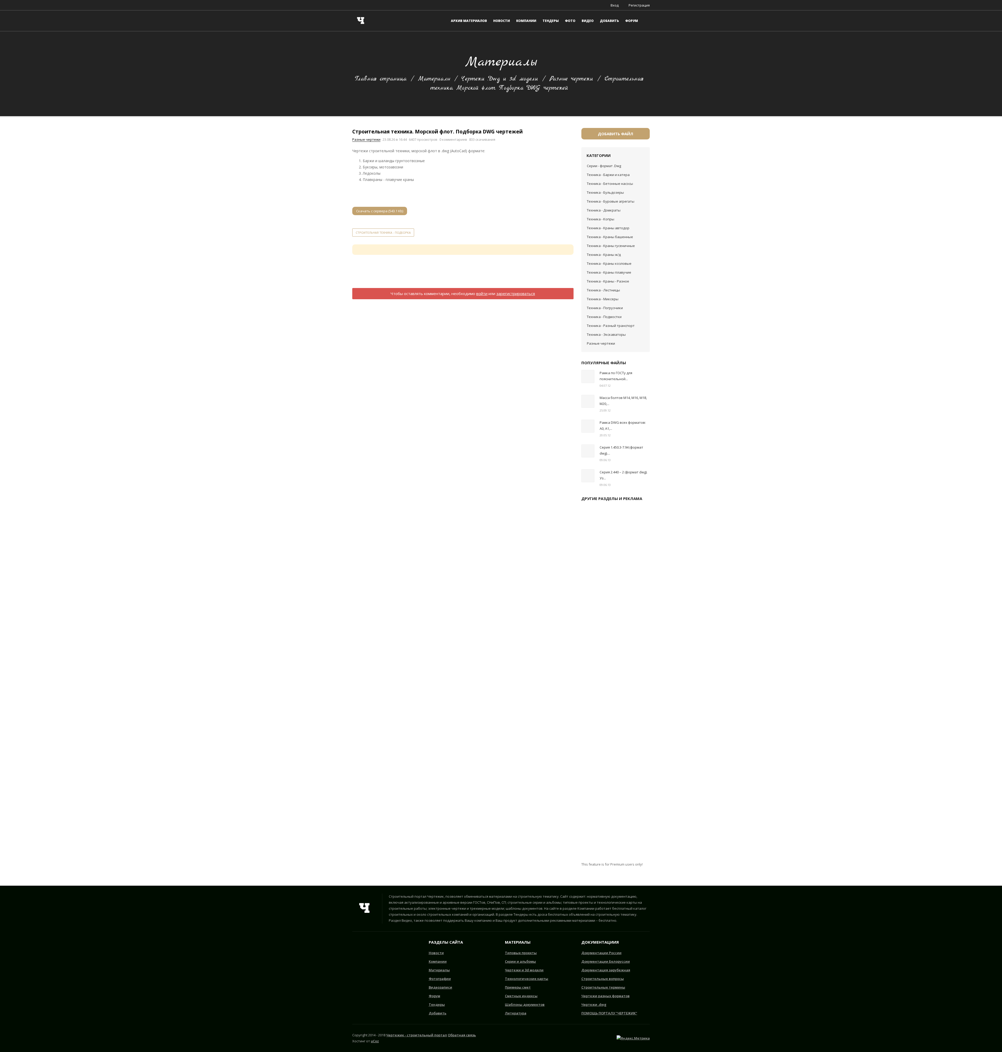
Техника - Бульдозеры (605, 192)
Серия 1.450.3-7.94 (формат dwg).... (621, 450)
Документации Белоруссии (605, 961)
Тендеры (437, 1004)
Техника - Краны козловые (609, 263)
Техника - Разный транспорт (611, 325)
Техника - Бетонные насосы (610, 183)
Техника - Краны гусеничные (611, 245)
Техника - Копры (600, 219)
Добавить (437, 1013)
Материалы (434, 79)
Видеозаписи (440, 987)
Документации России (601, 952)
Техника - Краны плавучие (609, 272)
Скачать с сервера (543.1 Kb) (379, 211)
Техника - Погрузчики (605, 307)
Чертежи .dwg (593, 1004)
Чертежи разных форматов (605, 996)
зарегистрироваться (515, 293)
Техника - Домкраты (604, 210)
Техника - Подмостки (604, 316)
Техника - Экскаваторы (606, 334)
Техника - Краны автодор (608, 228)
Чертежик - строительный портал (416, 1035)
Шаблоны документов (525, 1004)
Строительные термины (603, 987)
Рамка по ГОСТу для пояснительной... (616, 376)
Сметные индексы (521, 996)
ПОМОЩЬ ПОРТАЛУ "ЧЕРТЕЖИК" (609, 1013)
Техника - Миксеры (602, 299)
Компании (438, 961)
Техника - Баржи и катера (608, 174)
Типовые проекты (521, 952)
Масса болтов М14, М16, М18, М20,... (623, 400)
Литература (515, 1013)
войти (481, 293)
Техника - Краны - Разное (608, 281)
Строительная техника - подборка (383, 232)
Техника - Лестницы (603, 290)
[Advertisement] (463, 274)
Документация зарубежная (605, 970)
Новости (436, 952)
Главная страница (381, 79)
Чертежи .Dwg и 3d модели (500, 79)
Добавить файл (615, 133)
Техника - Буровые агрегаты (610, 201)
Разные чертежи (571, 79)
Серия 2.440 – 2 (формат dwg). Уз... (623, 475)
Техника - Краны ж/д (604, 254)
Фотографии (440, 978)
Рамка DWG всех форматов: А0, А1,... (623, 425)
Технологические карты (526, 978)
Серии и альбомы (520, 961)
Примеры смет (518, 987)
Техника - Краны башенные (610, 236)
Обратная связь (462, 1035)
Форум (434, 996)
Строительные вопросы (602, 978)
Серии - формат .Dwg (604, 165)
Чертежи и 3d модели (524, 970)
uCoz (375, 1041)
